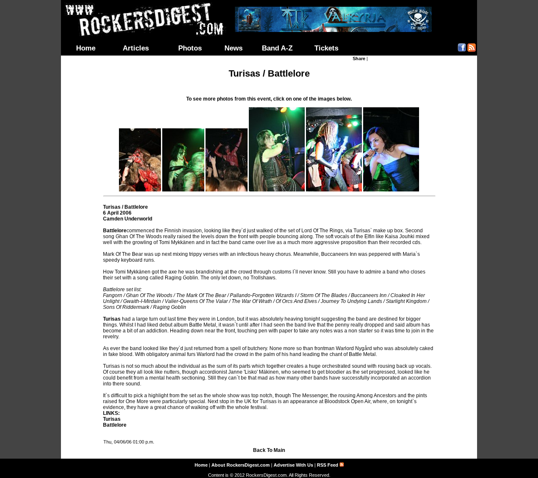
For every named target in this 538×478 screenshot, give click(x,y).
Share (359, 58)
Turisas (112, 419)
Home (85, 48)
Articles (136, 48)
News (233, 48)
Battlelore (115, 425)
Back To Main (269, 450)
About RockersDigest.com (240, 464)
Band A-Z (277, 48)
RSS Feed (328, 464)
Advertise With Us (293, 464)
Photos (190, 48)
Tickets (326, 48)
